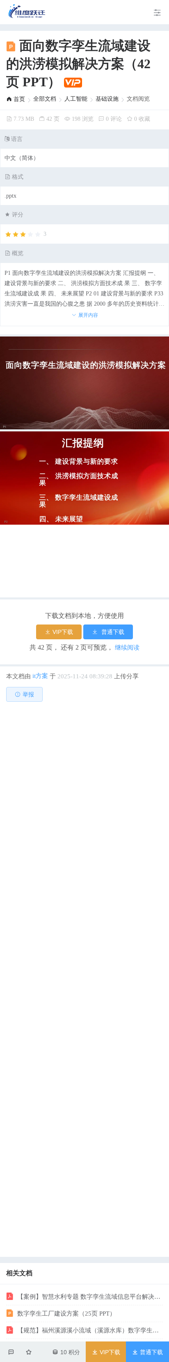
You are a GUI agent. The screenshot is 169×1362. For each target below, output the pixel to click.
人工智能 (75, 99)
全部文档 (44, 99)
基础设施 (107, 99)
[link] (15, 99)
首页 (18, 99)
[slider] (25, 234)
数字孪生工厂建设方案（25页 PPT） (66, 1313)
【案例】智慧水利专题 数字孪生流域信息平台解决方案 (89, 1296)
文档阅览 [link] (138, 99)
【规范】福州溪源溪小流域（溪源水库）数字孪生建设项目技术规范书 (89, 1330)
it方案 (40, 676)
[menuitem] (27, 12)
